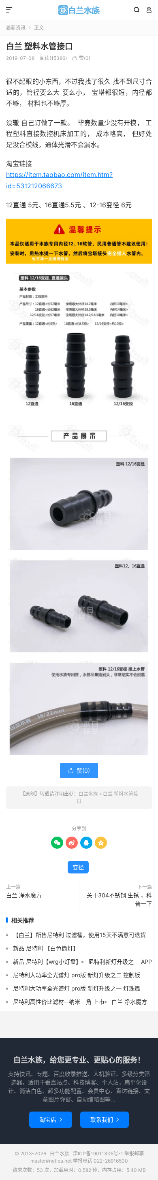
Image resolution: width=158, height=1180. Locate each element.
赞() (81, 58)
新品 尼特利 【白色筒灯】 (46, 948)
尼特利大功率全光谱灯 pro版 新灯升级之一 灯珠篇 (76, 988)
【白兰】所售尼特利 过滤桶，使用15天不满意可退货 (79, 934)
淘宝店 (50, 1119)
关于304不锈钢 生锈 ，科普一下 (119, 899)
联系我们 (104, 1119)
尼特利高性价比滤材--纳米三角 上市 (59, 1001)
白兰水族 (79, 10)
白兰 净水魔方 (24, 895)
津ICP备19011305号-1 (98, 1153)
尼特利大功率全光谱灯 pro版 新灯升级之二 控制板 (76, 974)
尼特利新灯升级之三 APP (120, 961)
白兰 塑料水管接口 (39, 46)
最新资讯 (16, 28)
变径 (78, 867)
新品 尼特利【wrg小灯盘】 (47, 961)
